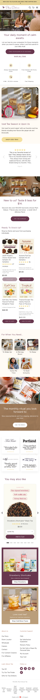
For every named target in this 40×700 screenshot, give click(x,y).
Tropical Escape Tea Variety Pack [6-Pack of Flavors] (26, 302)
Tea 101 (4, 669)
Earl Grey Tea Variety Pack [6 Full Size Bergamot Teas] (9, 302)
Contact (4, 649)
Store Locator (6, 639)
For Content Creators (9, 653)
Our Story (5, 636)
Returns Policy (25, 645)
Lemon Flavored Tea (35, 689)
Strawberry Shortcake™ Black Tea (20, 521)
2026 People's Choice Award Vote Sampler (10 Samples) (9, 259)
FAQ (21, 636)
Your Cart (23, 657)
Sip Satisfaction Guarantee (25, 640)
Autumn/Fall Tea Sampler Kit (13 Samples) (25, 258)
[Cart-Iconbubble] (33, 7)
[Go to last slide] (2, 513)
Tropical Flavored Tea (29, 689)
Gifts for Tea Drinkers (9, 676)
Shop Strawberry (20, 582)
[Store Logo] (11, 7)
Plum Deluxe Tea (22, 681)
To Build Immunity (26, 372)
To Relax (33, 352)
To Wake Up (7, 352)
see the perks (20, 425)
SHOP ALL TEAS (20, 56)
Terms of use (4, 689)
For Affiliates (6, 656)
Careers (4, 646)
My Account (24, 653)
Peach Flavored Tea (22, 689)
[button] (37, 7)
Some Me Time (13, 372)
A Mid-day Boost (20, 353)
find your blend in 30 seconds (20, 51)
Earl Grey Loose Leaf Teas (15, 690)
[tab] (8, 542)
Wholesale (5, 643)
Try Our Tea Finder (8, 672)
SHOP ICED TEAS (12, 139)
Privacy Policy (9, 689)
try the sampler (20, 218)
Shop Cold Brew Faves (20, 621)
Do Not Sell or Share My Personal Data (28, 649)
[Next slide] (38, 513)
